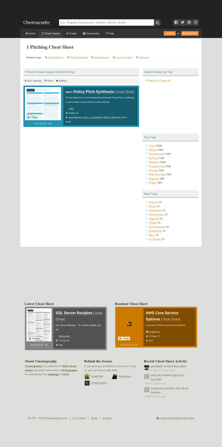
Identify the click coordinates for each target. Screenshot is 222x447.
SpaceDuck (124, 376)
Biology (153, 170)
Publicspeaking (78, 57)
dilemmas (116, 117)
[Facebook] (176, 22)
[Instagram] (196, 22)
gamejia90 (157, 366)
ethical (106, 117)
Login (169, 33)
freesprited (64, 336)
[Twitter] (183, 22)
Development (156, 153)
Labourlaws (155, 210)
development (75, 117)
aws (151, 340)
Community (92, 33)
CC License (78, 418)
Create (72, 33)
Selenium (154, 162)
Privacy (107, 418)
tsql (61, 344)
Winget (153, 222)
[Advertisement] (111, 8)
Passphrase (155, 230)
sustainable (96, 117)
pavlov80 (156, 375)
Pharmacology (157, 174)
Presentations (56, 57)
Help (111, 33)
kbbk (71, 108)
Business (144, 57)
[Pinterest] (189, 22)
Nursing (153, 158)
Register (190, 33)
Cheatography (33, 366)
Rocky (152, 206)
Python (153, 149)
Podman (153, 202)
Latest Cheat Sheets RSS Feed (176, 418)
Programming (156, 166)
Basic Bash (180, 366)
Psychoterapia (157, 226)
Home (31, 33)
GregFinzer (154, 331)
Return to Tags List (160, 80)
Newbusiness (101, 57)
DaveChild (97, 376)
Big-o (152, 234)
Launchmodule (124, 57)
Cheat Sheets (52, 33)
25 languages (69, 370)
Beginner (154, 178)
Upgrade (154, 218)
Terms (94, 418)
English (153, 182)
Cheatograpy (156, 214)
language (53, 374)
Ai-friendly (155, 239)
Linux (152, 145)
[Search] (157, 22)
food (65, 374)
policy (86, 117)
